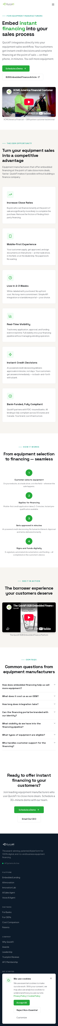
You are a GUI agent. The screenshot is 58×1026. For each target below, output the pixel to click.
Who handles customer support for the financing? (24, 744)
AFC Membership (10, 962)
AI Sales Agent (8, 892)
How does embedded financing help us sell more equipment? (25, 686)
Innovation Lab (9, 887)
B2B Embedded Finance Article (21, 77)
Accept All (21, 1002)
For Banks (7, 912)
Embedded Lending (11, 877)
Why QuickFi (8, 942)
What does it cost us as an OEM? (20, 696)
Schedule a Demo (14, 68)
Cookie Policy (34, 996)
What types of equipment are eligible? (23, 734)
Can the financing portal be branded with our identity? (25, 714)
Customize (21, 1017)
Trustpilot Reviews (10, 957)
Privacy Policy (20, 996)
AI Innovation (8, 882)
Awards (5, 947)
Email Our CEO (29, 819)
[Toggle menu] (53, 4)
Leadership (7, 952)
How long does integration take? (20, 704)
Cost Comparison (10, 922)
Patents (5, 927)
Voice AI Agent (8, 897)
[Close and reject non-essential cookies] (51, 978)
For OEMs (6, 917)
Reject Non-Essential (27, 1010)
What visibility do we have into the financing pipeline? (21, 725)
